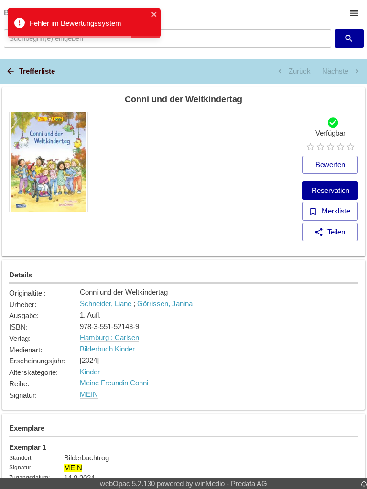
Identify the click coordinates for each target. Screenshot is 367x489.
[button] (354, 13)
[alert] (84, 23)
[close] (154, 15)
